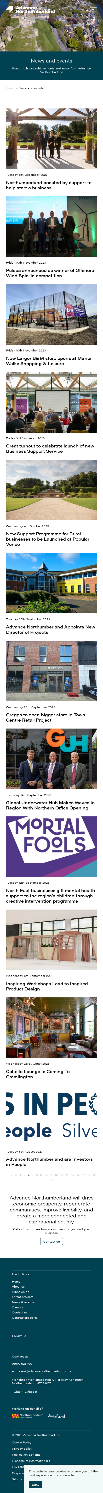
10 (46, 1174)
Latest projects (22, 1297)
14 (67, 1174)
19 (94, 1174)
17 (83, 1174)
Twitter (17, 1391)
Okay (35, 1484)
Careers (17, 1307)
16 (78, 1174)
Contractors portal (25, 1317)
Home (16, 1281)
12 (56, 1174)
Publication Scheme (26, 1455)
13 (61, 1174)
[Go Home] (30, 10)
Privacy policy (22, 1449)
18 (88, 1174)
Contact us (51, 1241)
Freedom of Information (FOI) (32, 1461)
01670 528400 (22, 1364)
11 (51, 1174)
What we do (20, 1291)
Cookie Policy (21, 1442)
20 (51, 1179)
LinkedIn (31, 1391)
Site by (17, 1479)
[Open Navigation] (94, 10)
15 (72, 1174)
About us (18, 1286)
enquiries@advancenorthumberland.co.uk (41, 1371)
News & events (23, 1302)
